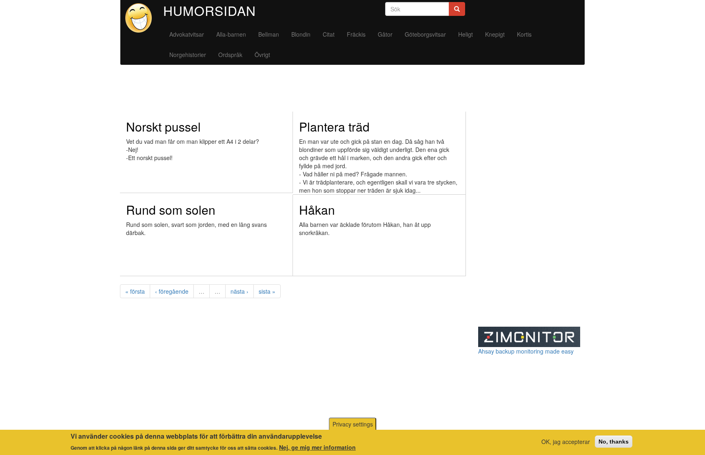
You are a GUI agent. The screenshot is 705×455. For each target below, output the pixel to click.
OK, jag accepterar (565, 441)
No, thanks (614, 441)
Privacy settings (353, 424)
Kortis (524, 34)
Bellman (268, 34)
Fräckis (356, 34)
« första (135, 291)
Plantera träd (334, 126)
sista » (267, 291)
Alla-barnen (231, 34)
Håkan (317, 209)
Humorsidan (209, 10)
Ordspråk (230, 55)
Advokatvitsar (186, 34)
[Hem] (141, 18)
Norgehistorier (187, 55)
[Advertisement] (268, 91)
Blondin (300, 34)
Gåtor (385, 34)
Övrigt (262, 55)
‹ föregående (171, 291)
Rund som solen (170, 209)
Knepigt (495, 34)
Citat (329, 34)
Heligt (465, 34)
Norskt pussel (163, 126)
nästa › (239, 291)
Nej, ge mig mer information (317, 447)
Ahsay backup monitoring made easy (526, 351)
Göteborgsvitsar (425, 34)
